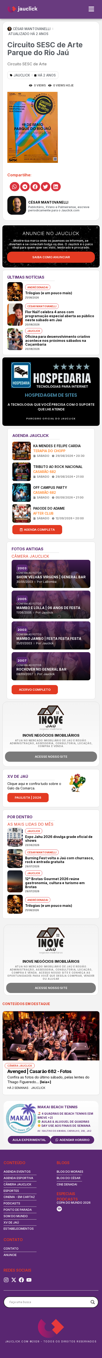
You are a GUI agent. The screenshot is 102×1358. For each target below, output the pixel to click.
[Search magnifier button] (92, 1302)
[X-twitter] (13, 1279)
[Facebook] (21, 1279)
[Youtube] (29, 1279)
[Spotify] (59, 1208)
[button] (14, 186)
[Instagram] (6, 1279)
